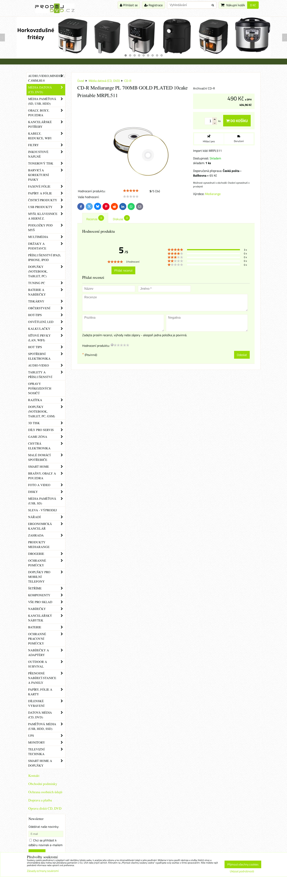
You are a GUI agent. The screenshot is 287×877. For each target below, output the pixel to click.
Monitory (36, 742)
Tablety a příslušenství (40, 374)
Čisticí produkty (42, 200)
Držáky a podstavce (37, 245)
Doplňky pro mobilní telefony (39, 576)
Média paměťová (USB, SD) (42, 500)
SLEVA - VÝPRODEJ (42, 510)
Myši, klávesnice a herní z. (42, 216)
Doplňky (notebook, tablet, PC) (38, 271)
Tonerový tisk (40, 163)
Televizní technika (36, 751)
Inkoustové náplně (38, 154)
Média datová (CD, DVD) (40, 89)
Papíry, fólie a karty (40, 691)
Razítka (35, 400)
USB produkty (40, 207)
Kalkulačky (39, 328)
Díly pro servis (41, 430)
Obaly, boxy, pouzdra (38, 112)
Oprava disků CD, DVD (45, 808)
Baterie (34, 627)
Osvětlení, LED (40, 322)
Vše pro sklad (40, 602)
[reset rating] (112, 344)
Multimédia (38, 237)
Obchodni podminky (42, 783)
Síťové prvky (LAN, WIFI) (39, 337)
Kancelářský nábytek (40, 617)
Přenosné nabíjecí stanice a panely (42, 678)
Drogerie (36, 554)
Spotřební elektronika (39, 356)
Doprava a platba (40, 800)
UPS (31, 735)
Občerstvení (39, 308)
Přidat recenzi (123, 270)
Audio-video (38, 365)
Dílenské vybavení (36, 703)
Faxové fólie (39, 186)
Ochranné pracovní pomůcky (37, 638)
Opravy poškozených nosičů (39, 388)
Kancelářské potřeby (40, 124)
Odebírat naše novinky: (44, 826)
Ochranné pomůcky (37, 562)
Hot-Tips (35, 315)
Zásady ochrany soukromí (43, 871)
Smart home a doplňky (40, 763)
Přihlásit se (130, 5)
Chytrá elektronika (39, 445)
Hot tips (35, 347)
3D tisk (34, 423)
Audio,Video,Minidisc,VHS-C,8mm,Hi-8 (46, 78)
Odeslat (242, 354)
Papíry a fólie (40, 193)
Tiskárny (36, 301)
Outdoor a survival (37, 664)
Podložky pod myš (40, 227)
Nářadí (34, 517)
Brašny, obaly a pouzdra (42, 475)
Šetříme (35, 588)
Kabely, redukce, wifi (39, 135)
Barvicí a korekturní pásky (38, 174)
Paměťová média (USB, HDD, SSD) (42, 726)
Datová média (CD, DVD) (40, 714)
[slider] (131, 190)
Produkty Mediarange (39, 544)
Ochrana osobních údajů (45, 791)
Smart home (38, 466)
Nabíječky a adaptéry (38, 652)
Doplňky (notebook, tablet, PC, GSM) (41, 411)
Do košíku (239, 120)
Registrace (155, 5)
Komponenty (39, 595)
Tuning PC (36, 283)
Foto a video (39, 485)
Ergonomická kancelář (40, 526)
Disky (33, 492)
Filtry (33, 145)
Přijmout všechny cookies (242, 864)
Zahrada (36, 535)
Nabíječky (37, 609)
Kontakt (33, 775)
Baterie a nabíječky (37, 292)
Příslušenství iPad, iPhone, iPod (44, 257)
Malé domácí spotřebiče (39, 457)
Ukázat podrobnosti (242, 871)
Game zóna (37, 436)
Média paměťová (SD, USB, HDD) (42, 101)
